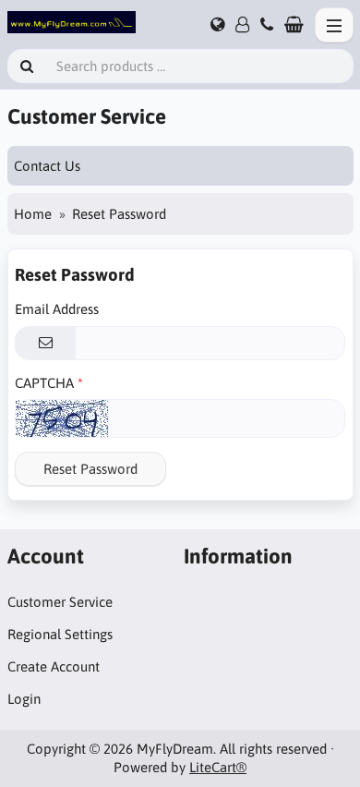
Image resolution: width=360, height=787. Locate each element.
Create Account (53, 666)
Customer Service (60, 602)
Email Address (57, 309)
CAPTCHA (44, 383)
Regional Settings (60, 634)
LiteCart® (217, 767)
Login (24, 699)
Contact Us (47, 166)
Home (33, 214)
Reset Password (90, 469)
